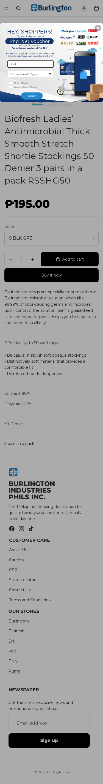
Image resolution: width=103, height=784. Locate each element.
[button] (97, 27)
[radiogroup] (30, 85)
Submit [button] (32, 95)
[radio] (31, 83)
